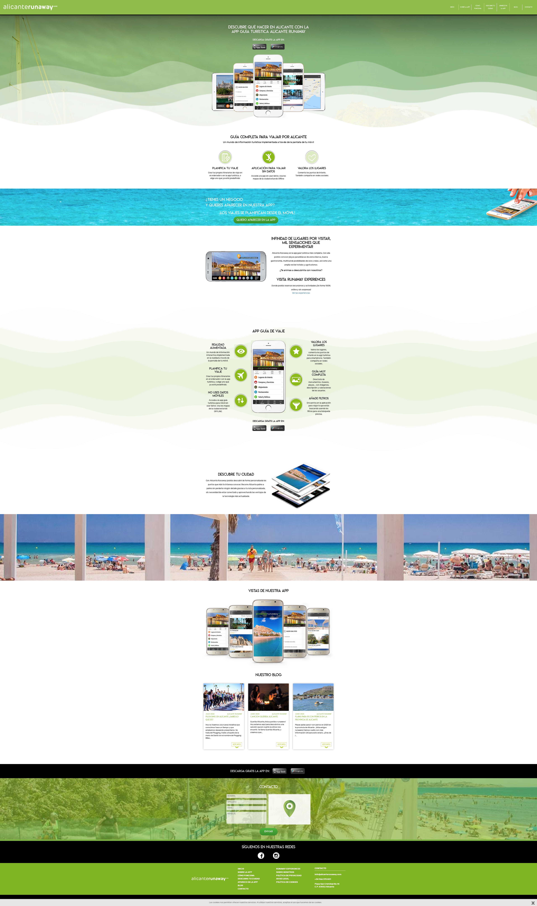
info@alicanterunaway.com (328, 874)
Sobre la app (465, 7)
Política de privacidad (289, 875)
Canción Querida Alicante (264, 717)
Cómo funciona (477, 7)
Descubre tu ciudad (490, 7)
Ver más (237, 744)
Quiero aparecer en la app (255, 220)
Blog (516, 7)
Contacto (528, 7)
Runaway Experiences (288, 869)
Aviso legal (282, 879)
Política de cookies (287, 882)
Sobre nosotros (285, 872)
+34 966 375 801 (323, 879)
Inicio (452, 7)
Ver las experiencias (301, 293)
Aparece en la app (503, 7)
